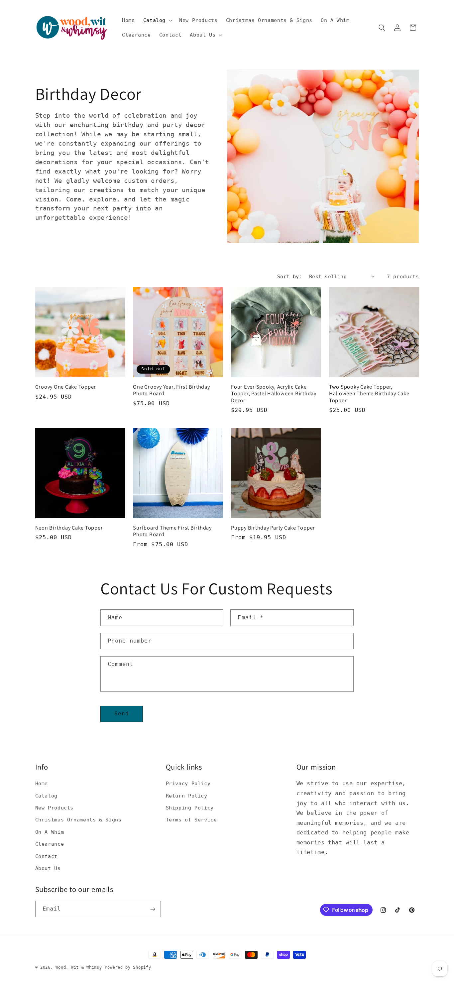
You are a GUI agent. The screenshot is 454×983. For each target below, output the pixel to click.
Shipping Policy (190, 807)
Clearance (49, 844)
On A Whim (49, 831)
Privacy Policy (188, 783)
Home (41, 783)
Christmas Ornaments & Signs (78, 819)
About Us (48, 868)
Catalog (46, 795)
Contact (46, 856)
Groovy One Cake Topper (65, 386)
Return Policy (186, 795)
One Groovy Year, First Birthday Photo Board (171, 390)
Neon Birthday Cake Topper (69, 527)
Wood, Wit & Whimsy (79, 967)
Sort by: (289, 276)
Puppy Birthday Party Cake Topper (273, 527)
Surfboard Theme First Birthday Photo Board (172, 531)
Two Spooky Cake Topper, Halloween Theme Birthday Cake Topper (369, 393)
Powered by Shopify (128, 967)
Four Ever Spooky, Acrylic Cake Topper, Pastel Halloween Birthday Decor (273, 393)
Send (121, 713)
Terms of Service (191, 819)
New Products (54, 807)
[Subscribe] (152, 909)
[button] (157, 20)
